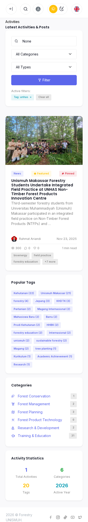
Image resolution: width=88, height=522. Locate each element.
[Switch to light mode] (53, 9)
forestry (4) (21, 301)
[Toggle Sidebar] (11, 9)
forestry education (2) (28, 332)
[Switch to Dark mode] (61, 9)
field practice (42, 255)
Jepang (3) (42, 301)
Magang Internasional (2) (53, 309)
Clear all (43, 97)
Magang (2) (21, 348)
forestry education (26, 261)
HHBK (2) (52, 325)
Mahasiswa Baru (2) (26, 317)
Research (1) (22, 364)
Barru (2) (51, 317)
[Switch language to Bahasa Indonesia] (76, 9)
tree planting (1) (45, 348)
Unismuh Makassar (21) (56, 293)
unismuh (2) (21, 340)
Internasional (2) (60, 332)
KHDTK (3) (63, 301)
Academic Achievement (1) (54, 356)
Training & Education (34, 436)
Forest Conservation (33, 396)
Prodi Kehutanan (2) (27, 325)
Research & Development (38, 428)
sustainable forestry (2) (51, 340)
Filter (46, 80)
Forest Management (33, 404)
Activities (12, 22)
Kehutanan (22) (24, 293)
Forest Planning (30, 412)
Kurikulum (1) (22, 356)
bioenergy (20, 255)
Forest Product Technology (39, 420)
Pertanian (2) (22, 309)
